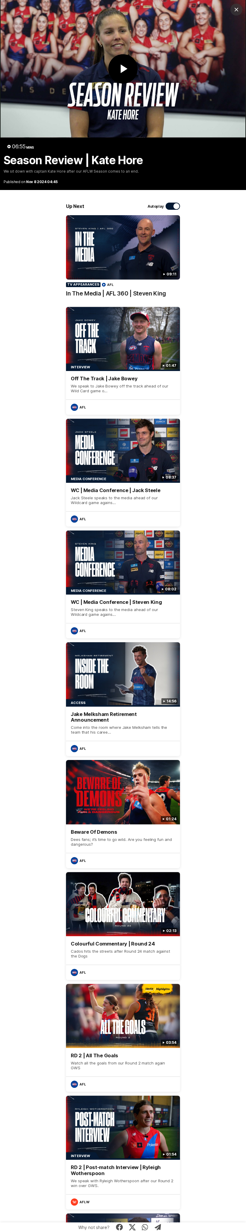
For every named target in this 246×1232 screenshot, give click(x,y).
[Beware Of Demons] (123, 814)
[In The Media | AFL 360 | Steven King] (123, 259)
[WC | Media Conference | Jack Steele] (123, 473)
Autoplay (156, 206)
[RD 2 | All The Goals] (123, 1038)
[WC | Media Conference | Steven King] (123, 584)
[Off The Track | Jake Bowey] (123, 361)
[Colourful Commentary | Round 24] (123, 926)
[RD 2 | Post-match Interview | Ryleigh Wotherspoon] (123, 1153)
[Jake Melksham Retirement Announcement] (123, 699)
